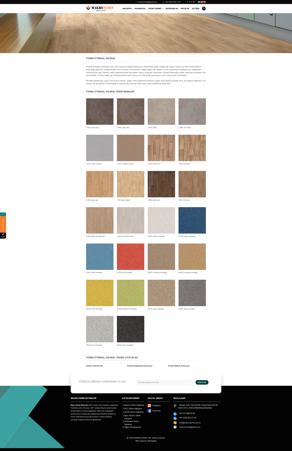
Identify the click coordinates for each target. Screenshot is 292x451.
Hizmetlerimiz (155, 8)
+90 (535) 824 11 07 (173, 2)
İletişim (195, 8)
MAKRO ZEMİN (140, 438)
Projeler (185, 8)
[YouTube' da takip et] (193, 2)
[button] (204, 9)
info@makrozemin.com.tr (190, 423)
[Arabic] (199, 2)
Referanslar (172, 8)
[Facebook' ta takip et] (187, 2)
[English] (201, 2)
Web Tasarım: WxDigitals (146, 441)
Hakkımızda (139, 8)
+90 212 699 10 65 (187, 413)
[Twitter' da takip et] (191, 2)
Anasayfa (127, 8)
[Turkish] (204, 2)
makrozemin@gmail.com (148, 2)
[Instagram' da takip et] (189, 2)
